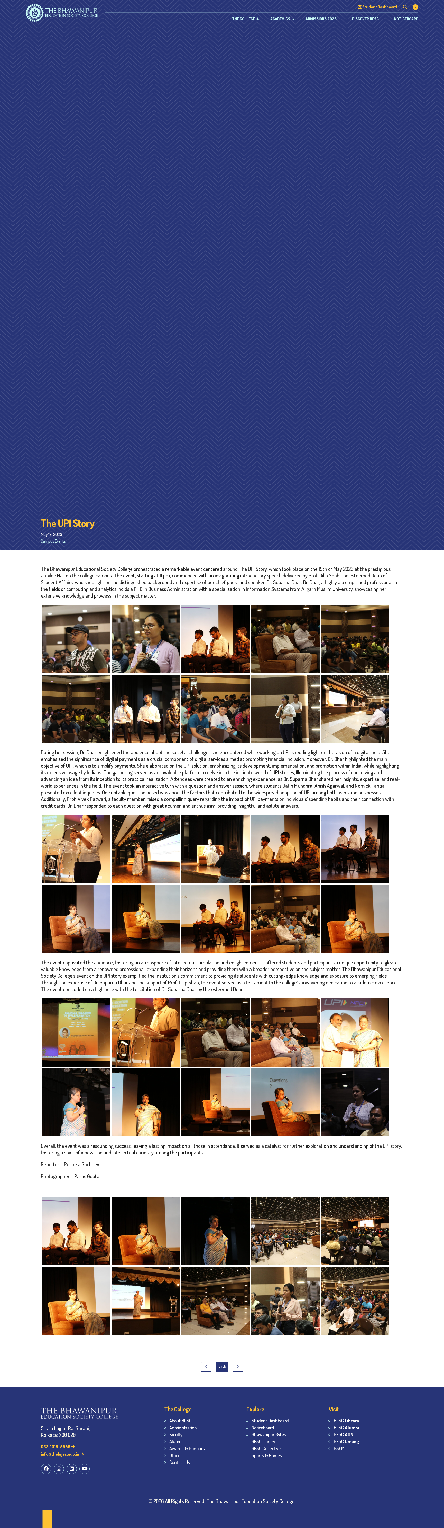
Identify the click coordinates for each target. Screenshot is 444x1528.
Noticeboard (406, 18)
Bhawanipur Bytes (269, 1434)
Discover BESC (365, 18)
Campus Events (53, 541)
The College (243, 18)
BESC (346, 1420)
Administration (183, 1427)
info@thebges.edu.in (60, 1454)
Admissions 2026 (321, 18)
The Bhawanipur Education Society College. (250, 1500)
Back (222, 1366)
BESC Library (263, 1441)
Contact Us (179, 1462)
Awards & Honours (187, 1448)
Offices (175, 1455)
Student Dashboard (270, 1420)
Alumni (175, 1441)
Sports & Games (267, 1455)
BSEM (339, 1448)
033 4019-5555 (56, 1446)
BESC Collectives (267, 1448)
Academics (280, 18)
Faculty (175, 1434)
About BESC (180, 1420)
